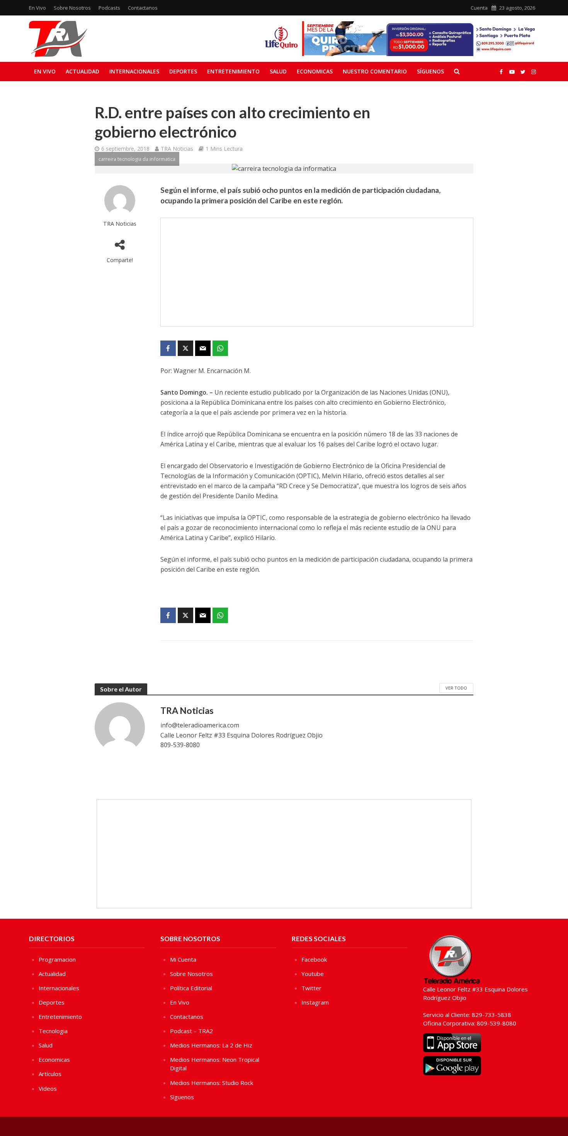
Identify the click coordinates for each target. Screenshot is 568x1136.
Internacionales (134, 71)
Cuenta (479, 7)
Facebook (314, 959)
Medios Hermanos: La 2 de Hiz (211, 1045)
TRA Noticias (177, 148)
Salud (278, 71)
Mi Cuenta (183, 959)
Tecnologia (53, 1031)
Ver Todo (456, 688)
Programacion (57, 959)
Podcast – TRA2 (191, 1031)
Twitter (311, 988)
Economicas (315, 71)
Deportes (183, 71)
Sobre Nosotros (72, 7)
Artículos (50, 1074)
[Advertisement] (316, 272)
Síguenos (430, 71)
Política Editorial (191, 988)
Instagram (315, 1002)
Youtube (312, 974)
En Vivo (37, 7)
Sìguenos (182, 1097)
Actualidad (82, 71)
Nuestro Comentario (375, 71)
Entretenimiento (233, 71)
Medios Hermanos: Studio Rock (211, 1083)
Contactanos (143, 7)
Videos (48, 1088)
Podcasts (109, 7)
